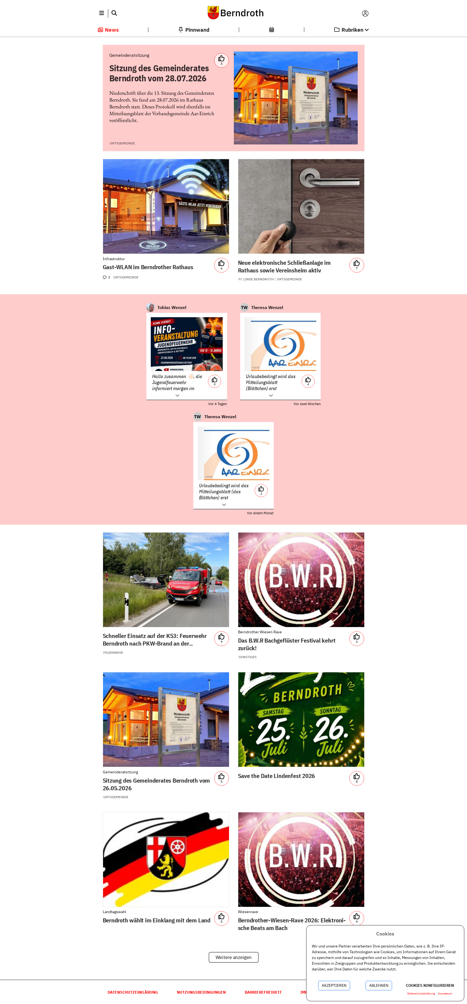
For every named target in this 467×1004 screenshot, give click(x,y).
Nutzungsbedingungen (201, 992)
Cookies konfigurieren (430, 985)
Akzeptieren (334, 985)
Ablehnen (378, 985)
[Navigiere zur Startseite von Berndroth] (233, 13)
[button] (101, 13)
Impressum (445, 993)
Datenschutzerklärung (133, 992)
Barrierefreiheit (263, 992)
